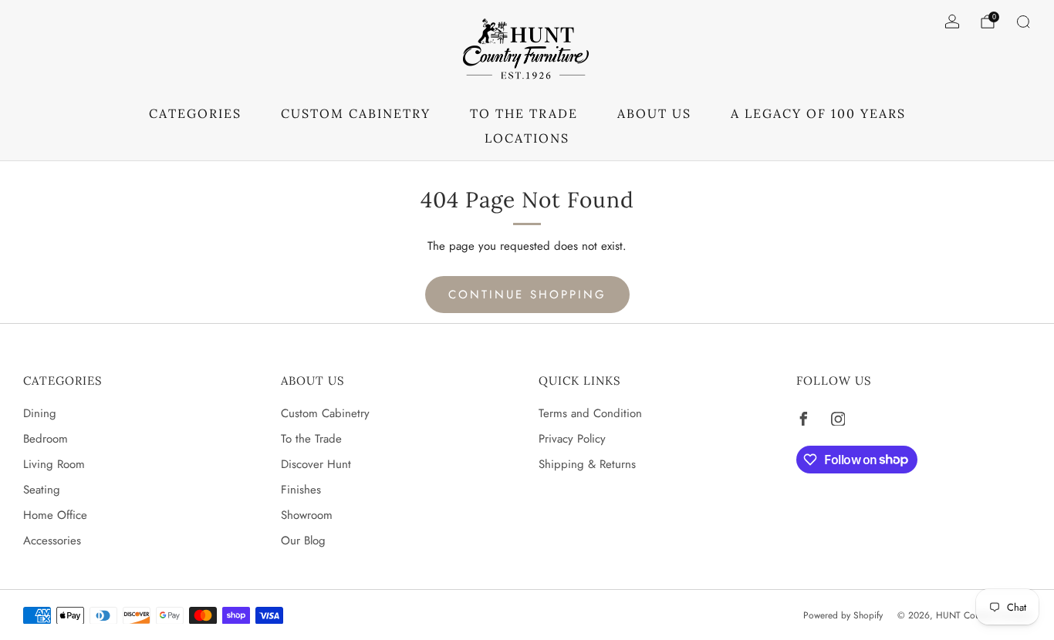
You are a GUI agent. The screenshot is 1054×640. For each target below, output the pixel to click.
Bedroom (45, 438)
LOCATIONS (527, 138)
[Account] (952, 21)
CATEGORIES (195, 113)
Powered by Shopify (843, 615)
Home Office (55, 515)
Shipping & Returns (587, 464)
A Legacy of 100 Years (818, 113)
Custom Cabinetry (325, 413)
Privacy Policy (572, 438)
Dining (39, 413)
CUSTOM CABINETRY (356, 113)
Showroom (307, 515)
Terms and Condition (590, 413)
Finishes (301, 489)
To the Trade (311, 438)
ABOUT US (654, 113)
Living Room (54, 464)
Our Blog (303, 540)
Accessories (52, 540)
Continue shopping (527, 294)
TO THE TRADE (524, 113)
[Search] (1023, 21)
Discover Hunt (316, 464)
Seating (41, 489)
